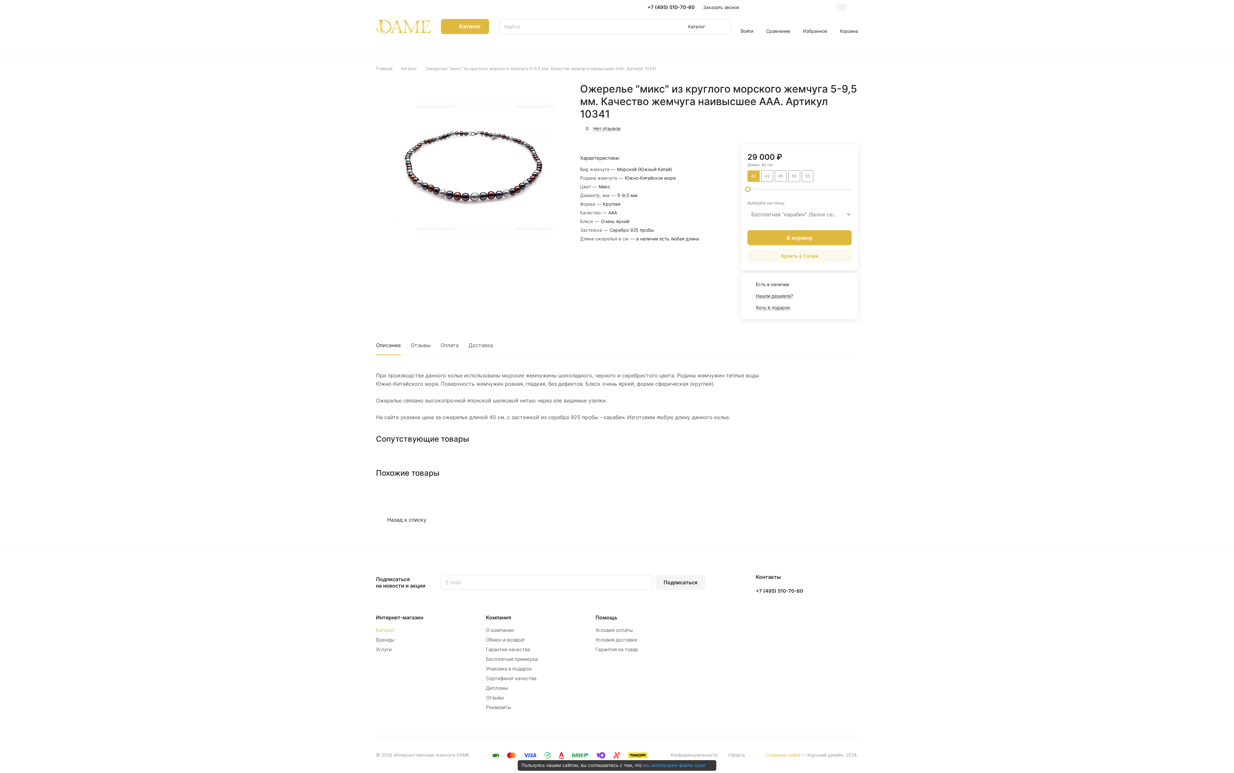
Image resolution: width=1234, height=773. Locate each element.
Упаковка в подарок (509, 669)
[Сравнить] (838, 127)
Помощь (606, 617)
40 (753, 176)
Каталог (385, 630)
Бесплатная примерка (512, 659)
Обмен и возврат (505, 640)
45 (780, 176)
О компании (500, 630)
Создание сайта (782, 755)
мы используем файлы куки (674, 765)
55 (807, 176)
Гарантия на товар (616, 649)
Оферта (736, 755)
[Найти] (722, 26)
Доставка (481, 345)
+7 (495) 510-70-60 (671, 7)
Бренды (385, 640)
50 (794, 176)
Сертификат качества (511, 678)
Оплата (450, 345)
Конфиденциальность (694, 755)
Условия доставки (616, 640)
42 (767, 176)
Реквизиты (498, 707)
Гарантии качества (508, 649)
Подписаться (680, 582)
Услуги (384, 649)
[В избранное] (822, 127)
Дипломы (497, 688)
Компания (498, 617)
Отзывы (421, 345)
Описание (388, 345)
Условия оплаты (614, 630)
